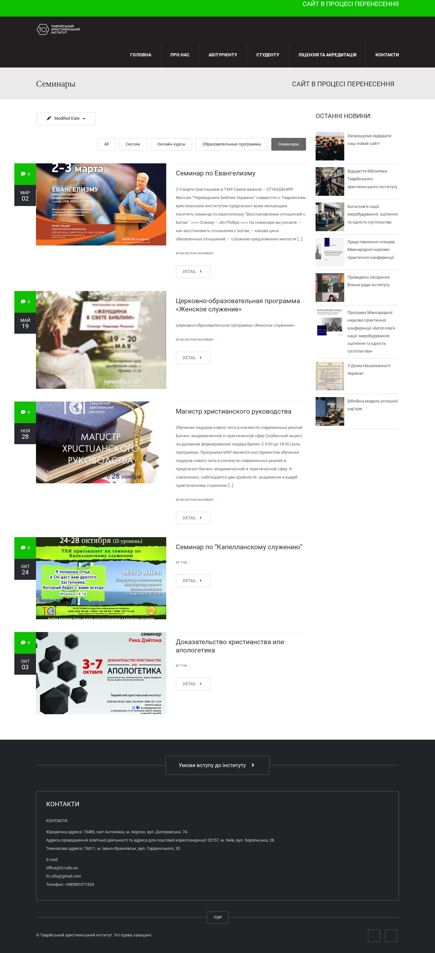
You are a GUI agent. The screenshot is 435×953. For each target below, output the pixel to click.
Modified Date (67, 118)
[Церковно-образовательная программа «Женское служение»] (101, 340)
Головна (140, 54)
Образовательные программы (232, 144)
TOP (218, 917)
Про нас (179, 54)
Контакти (387, 54)
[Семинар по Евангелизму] (101, 204)
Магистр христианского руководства (233, 411)
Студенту (267, 54)
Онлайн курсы (171, 144)
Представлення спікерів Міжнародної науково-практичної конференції (371, 249)
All (106, 144)
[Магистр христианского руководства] (101, 443)
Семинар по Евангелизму (215, 173)
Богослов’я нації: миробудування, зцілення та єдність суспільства (372, 214)
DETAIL (190, 271)
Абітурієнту (223, 54)
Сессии (133, 144)
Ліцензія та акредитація (327, 54)
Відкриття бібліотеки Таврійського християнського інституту (372, 179)
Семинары (288, 144)
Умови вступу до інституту (213, 765)
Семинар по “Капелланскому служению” (239, 547)
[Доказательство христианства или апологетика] (101, 673)
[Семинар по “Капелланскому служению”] (101, 578)
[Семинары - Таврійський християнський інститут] (58, 29)
